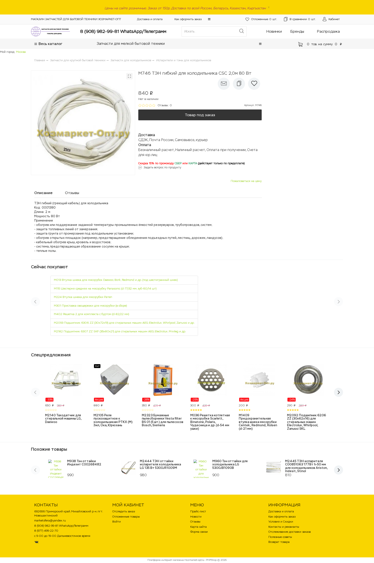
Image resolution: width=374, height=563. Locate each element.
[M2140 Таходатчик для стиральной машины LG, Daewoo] (66, 383)
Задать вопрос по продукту (162, 167)
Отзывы (195, 521)
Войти (116, 521)
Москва (21, 52)
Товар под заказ (200, 115)
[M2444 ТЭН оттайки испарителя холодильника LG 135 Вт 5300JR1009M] (128, 467)
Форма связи (199, 532)
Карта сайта (198, 527)
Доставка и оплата (150, 19)
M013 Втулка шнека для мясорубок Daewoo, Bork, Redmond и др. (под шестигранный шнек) (116, 280)
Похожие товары (49, 449)
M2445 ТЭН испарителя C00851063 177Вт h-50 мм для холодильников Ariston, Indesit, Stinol (306, 466)
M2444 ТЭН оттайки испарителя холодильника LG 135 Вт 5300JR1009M (160, 464)
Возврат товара (279, 542)
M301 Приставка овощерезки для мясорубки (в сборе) (90, 305)
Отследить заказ (123, 511)
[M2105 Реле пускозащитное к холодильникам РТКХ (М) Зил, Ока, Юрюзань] (114, 383)
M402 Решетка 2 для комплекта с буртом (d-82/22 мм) (91, 314)
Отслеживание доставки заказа (289, 532)
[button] (209, 19)
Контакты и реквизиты (283, 527)
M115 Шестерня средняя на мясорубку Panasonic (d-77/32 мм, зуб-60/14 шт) (105, 288)
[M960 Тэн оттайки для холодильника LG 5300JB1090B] (201, 469)
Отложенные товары (126, 516)
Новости (196, 516)
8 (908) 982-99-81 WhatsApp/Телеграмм (123, 31)
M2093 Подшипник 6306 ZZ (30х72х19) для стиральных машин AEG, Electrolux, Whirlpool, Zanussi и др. (124, 323)
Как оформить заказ (188, 19)
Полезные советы (280, 537)
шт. (264, 19)
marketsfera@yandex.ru (50, 520)
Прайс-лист (198, 511)
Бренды (297, 31)
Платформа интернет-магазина (165, 559)
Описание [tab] (43, 192)
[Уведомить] (224, 84)
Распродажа (328, 31)
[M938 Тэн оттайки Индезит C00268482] (56, 469)
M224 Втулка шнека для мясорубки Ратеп (83, 297)
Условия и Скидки (280, 521)
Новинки (274, 31)
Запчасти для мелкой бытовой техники (131, 43)
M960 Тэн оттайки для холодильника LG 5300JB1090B (230, 464)
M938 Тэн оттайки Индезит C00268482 (84, 462)
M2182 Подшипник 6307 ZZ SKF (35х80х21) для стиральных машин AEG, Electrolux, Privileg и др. (120, 331)
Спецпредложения (51, 355)
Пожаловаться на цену (246, 181)
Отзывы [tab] (72, 192)
